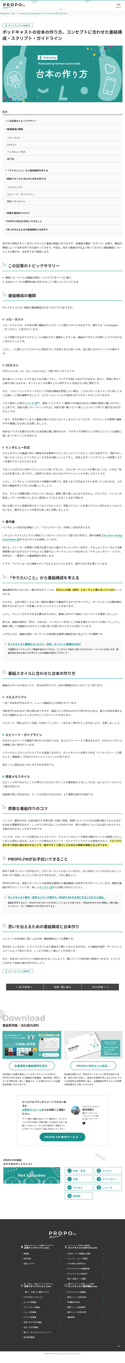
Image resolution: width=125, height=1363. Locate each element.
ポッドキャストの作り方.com (43, 13)
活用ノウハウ (28, 1263)
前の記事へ (26, 987)
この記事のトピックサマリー (22, 120)
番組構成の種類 (15, 129)
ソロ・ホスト (14, 137)
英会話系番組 (28, 1337)
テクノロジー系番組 (31, 1307)
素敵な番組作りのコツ (18, 213)
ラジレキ (29, 403)
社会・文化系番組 (30, 1327)
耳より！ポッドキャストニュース (37, 1332)
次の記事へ (99, 987)
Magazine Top (7, 13)
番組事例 (71, 1317)
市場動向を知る (73, 1302)
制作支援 (27, 1258)
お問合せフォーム (32, 1109)
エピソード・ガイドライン (20, 194)
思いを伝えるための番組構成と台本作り (27, 229)
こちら (45, 887)
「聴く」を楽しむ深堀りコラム (36, 1292)
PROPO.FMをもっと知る (92, 1066)
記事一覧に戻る (62, 987)
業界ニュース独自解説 (76, 1307)
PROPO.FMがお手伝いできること (24, 221)
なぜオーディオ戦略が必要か (79, 1253)
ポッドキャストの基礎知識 (78, 1268)
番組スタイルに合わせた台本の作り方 (26, 178)
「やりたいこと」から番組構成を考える (27, 170)
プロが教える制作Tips (76, 1263)
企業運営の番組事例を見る (30, 1066)
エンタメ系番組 (29, 1302)
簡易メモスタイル (16, 201)
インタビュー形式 (16, 151)
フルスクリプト (15, 187)
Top (119, 1346)
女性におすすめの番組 (32, 1322)
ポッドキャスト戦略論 (76, 1292)
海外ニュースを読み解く (77, 1312)
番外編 (10, 158)
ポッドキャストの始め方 (77, 1273)
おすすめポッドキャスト (33, 1297)
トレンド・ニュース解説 (77, 1258)
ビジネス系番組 (29, 1317)
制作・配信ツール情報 (76, 1278)
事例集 (26, 1253)
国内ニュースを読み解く (77, 1297)
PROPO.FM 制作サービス (61, 1137)
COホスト (12, 144)
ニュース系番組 (29, 1312)
